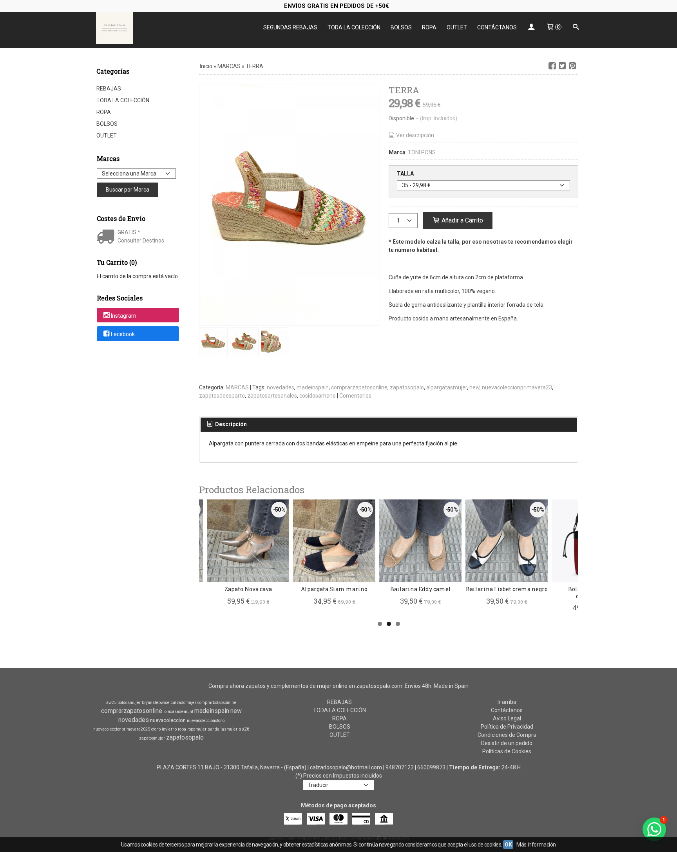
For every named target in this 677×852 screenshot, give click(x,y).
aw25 (111, 702)
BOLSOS (401, 27)
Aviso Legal (507, 718)
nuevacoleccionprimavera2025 (121, 729)
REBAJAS (108, 88)
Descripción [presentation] (230, 424)
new (474, 387)
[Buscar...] (575, 27)
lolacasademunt (178, 711)
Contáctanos (507, 710)
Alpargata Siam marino (334, 589)
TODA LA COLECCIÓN (354, 27)
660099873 (431, 767)
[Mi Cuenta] (531, 27)
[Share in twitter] (562, 66)
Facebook (123, 334)
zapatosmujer (152, 738)
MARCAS (237, 387)
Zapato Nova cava (248, 589)
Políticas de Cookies (506, 751)
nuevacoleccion (168, 720)
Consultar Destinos (141, 240)
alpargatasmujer (446, 387)
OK (508, 844)
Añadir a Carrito (461, 220)
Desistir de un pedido (506, 743)
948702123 (400, 767)
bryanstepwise (156, 702)
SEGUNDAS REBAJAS (290, 27)
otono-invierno (164, 729)
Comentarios (355, 396)
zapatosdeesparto (222, 396)
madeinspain (313, 387)
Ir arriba (507, 702)
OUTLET (457, 27)
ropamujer (196, 729)
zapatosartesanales (272, 396)
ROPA (429, 27)
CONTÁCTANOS (497, 27)
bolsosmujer (129, 702)
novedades (280, 387)
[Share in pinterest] (572, 66)
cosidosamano (317, 396)
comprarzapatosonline (359, 387)
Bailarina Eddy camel (420, 589)
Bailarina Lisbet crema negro (507, 589)
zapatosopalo (407, 387)
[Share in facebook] (552, 66)
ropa (182, 729)
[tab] (226, 425)
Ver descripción (415, 135)
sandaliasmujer (222, 729)
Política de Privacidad (507, 727)
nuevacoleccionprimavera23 (517, 387)
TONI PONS (422, 152)
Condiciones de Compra (507, 735)
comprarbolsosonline (216, 702)
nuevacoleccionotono (205, 720)
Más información (536, 844)
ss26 (244, 729)
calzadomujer (183, 702)
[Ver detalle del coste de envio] (107, 237)
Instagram (123, 316)
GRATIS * (129, 232)
